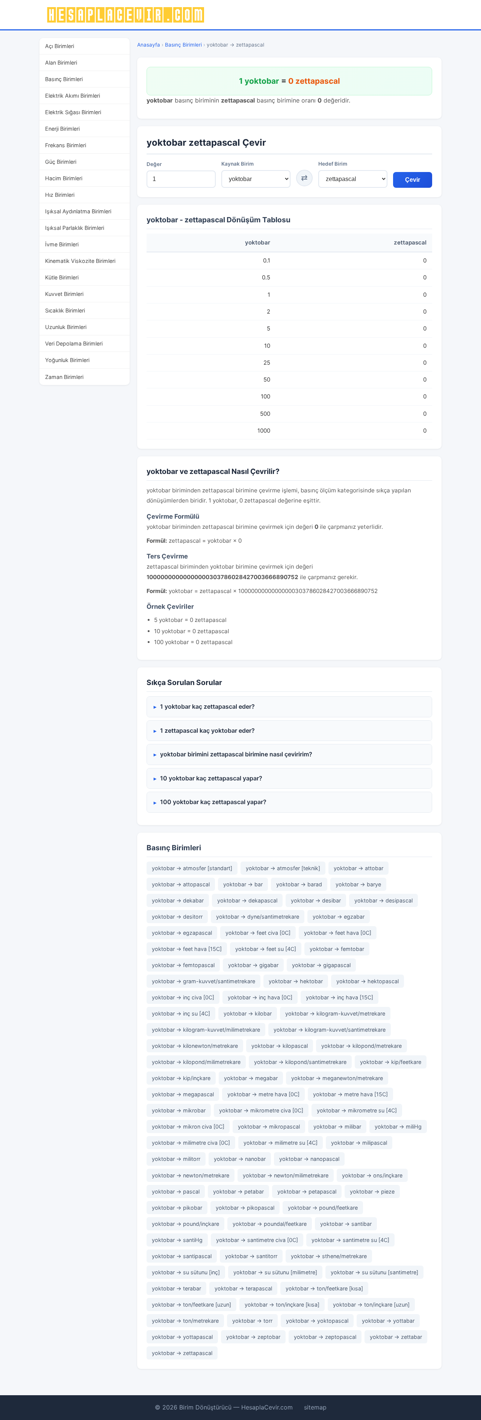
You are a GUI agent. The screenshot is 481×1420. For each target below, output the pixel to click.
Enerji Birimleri (62, 128)
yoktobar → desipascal (383, 900)
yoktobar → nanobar (240, 1159)
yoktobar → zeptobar (253, 1337)
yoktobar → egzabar (339, 916)
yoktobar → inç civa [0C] (183, 997)
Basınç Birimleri (64, 79)
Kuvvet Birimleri (64, 294)
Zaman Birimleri (64, 377)
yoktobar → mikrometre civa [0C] (261, 1110)
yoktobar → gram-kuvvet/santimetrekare (203, 981)
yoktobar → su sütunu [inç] (186, 1272)
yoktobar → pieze (372, 1191)
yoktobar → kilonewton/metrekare (195, 1046)
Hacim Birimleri (63, 178)
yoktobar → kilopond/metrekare (361, 1046)
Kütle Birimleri (62, 277)
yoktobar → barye (358, 884)
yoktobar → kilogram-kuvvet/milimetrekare (206, 1029)
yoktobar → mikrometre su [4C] (357, 1110)
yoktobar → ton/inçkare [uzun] (371, 1304)
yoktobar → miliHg (398, 1126)
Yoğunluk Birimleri (67, 360)
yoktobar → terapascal (243, 1288)
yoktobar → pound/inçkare (185, 1224)
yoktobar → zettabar (396, 1337)
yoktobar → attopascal (181, 884)
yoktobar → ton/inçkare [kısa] (282, 1304)
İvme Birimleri (62, 244)
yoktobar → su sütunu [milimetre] (275, 1272)
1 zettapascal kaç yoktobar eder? (207, 730)
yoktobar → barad (299, 884)
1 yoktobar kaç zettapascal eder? (207, 706)
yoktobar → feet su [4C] (265, 949)
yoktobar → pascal (176, 1191)
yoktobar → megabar (251, 1078)
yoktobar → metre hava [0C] (263, 1094)
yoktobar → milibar (337, 1126)
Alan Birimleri (61, 62)
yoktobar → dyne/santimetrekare (257, 916)
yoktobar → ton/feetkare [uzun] (191, 1304)
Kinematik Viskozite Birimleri (80, 261)
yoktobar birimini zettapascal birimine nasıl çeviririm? (236, 754)
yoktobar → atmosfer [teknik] (283, 868)
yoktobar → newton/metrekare (190, 1175)
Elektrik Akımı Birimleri (72, 95)
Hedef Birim (332, 164)
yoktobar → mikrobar (179, 1110)
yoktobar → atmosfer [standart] (192, 868)
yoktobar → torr (252, 1320)
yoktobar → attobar (358, 868)
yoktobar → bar (243, 884)
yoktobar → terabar (176, 1288)
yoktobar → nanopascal (309, 1159)
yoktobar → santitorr (251, 1256)
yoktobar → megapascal (183, 1094)
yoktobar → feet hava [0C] (337, 933)
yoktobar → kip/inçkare (181, 1078)
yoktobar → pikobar (177, 1207)
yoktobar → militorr (176, 1159)
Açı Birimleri (59, 46)
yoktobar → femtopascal (183, 965)
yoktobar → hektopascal (367, 981)
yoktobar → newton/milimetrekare (285, 1175)
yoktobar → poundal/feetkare (270, 1224)
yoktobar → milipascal (359, 1142)
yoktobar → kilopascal (279, 1046)
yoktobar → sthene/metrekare (329, 1256)
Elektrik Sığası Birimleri (73, 112)
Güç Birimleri (60, 161)
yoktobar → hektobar (296, 981)
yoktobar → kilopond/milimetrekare (196, 1062)
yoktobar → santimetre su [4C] (350, 1240)
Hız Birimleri (59, 195)
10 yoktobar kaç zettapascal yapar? (211, 778)
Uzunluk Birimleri (65, 327)
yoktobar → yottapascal (182, 1337)
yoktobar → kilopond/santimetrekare (300, 1062)
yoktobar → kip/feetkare (390, 1062)
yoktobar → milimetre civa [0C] (191, 1142)
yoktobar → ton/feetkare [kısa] (324, 1288)
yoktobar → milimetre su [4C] (281, 1142)
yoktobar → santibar (346, 1224)
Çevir (412, 180)
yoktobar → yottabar (388, 1320)
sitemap (315, 1407)
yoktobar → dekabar (178, 900)
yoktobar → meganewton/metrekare (337, 1078)
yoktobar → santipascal (182, 1256)
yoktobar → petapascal (306, 1191)
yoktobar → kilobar (248, 1013)
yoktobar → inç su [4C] (181, 1013)
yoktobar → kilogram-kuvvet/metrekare (335, 1013)
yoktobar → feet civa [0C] (257, 933)
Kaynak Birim (237, 164)
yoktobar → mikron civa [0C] (188, 1126)
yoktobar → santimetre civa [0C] (257, 1240)
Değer (154, 164)
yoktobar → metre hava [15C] (350, 1094)
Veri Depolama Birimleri (74, 343)
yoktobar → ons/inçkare (372, 1175)
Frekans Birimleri (65, 145)
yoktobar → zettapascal (182, 1353)
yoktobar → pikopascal (245, 1207)
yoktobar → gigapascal (321, 965)
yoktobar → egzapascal (182, 933)
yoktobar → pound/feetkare (323, 1207)
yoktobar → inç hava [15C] (339, 997)
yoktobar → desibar (316, 900)
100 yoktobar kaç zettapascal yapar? (213, 802)
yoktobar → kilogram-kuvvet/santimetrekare (330, 1029)
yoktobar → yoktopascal (317, 1320)
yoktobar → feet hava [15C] (187, 949)
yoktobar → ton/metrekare (185, 1320)
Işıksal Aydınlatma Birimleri (78, 211)
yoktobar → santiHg (177, 1240)
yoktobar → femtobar (337, 949)
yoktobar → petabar (238, 1191)
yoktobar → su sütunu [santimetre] (374, 1272)
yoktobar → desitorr (177, 916)
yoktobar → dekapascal (247, 900)
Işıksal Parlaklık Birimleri (74, 228)
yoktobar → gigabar (253, 965)
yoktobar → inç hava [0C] (260, 997)
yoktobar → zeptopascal (325, 1337)
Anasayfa (148, 45)
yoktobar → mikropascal (269, 1126)
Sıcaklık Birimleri (65, 310)
